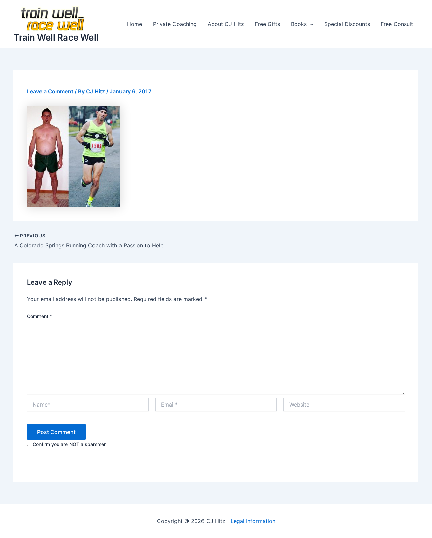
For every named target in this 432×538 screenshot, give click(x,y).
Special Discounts (347, 24)
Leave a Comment (50, 91)
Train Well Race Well (56, 37)
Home (134, 24)
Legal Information (253, 521)
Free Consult (397, 24)
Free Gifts (267, 24)
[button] (310, 24)
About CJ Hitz (226, 24)
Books (299, 24)
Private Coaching (175, 24)
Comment (39, 316)
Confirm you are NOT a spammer (68, 444)
